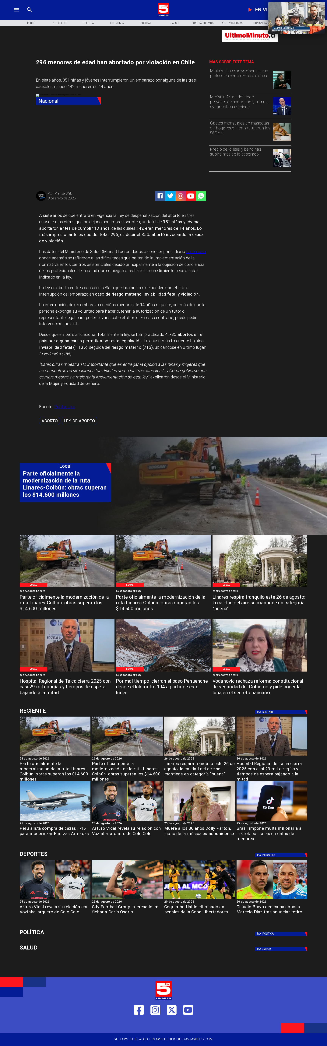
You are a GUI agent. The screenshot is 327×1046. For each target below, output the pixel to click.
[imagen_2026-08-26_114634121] (67, 671)
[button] (49, 421)
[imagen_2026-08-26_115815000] (260, 587)
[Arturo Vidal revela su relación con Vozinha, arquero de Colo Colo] (127, 820)
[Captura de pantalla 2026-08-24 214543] (260, 671)
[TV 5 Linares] (29, 15)
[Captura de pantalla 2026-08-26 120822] (67, 587)
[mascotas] (282, 140)
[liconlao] (282, 88)
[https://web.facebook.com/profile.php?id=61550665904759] (139, 1025)
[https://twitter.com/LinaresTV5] (172, 1025)
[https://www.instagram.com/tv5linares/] (180, 196)
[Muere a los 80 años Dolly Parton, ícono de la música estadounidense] (199, 820)
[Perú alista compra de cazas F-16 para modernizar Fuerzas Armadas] (55, 820)
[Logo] (163, 15)
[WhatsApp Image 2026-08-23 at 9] (163, 671)
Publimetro (64, 406)
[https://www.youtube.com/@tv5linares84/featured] (190, 196)
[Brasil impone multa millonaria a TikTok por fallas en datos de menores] (272, 820)
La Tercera (196, 251)
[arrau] (282, 114)
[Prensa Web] (41, 200)
